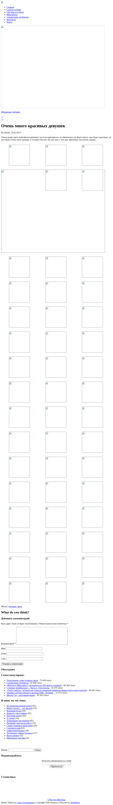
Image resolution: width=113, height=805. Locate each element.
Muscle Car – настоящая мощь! (21, 695)
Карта (9, 22)
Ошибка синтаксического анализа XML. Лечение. (30, 693)
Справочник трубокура (18, 17)
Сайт (3, 659)
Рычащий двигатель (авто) (19, 723)
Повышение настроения (18, 721)
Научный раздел (14, 716)
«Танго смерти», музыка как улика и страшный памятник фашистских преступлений (47, 690)
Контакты (11, 19)
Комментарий (8, 644)
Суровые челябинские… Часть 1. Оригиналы (28, 688)
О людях (11, 718)
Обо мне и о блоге (15, 12)
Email (3, 653)
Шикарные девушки (10, 112)
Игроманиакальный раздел (19, 706)
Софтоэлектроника (16, 730)
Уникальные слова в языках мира (22, 680)
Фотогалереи (13, 735)
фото (20, 606)
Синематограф (13, 728)
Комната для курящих (17, 713)
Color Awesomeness (25, 802)
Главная (10, 7)
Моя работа (12, 14)
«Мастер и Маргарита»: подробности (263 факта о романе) (34, 685)
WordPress (75, 802)
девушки (12, 606)
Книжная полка (14, 711)
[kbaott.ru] (56, 2)
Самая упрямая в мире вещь (20, 725)
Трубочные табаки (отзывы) (20, 733)
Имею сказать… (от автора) (20, 708)
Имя (3, 648)
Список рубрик (14, 10)
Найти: (4, 750)
